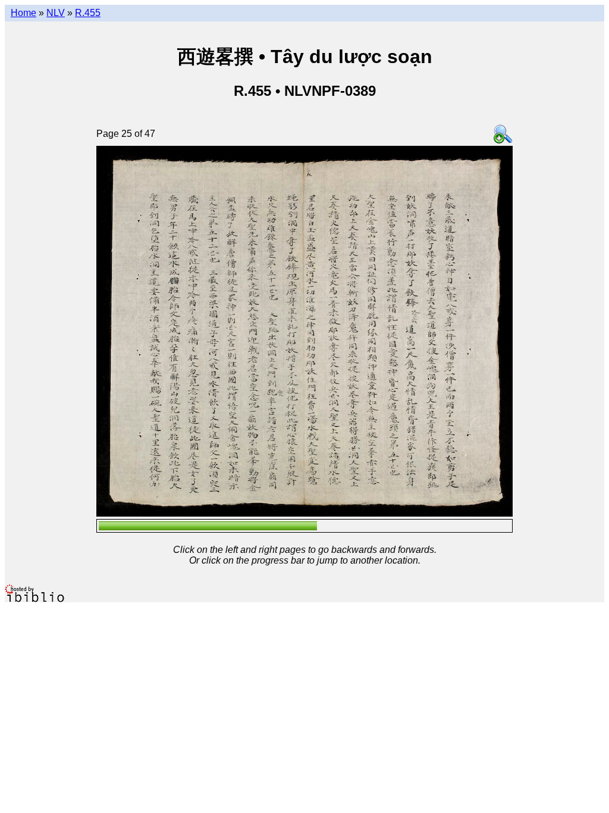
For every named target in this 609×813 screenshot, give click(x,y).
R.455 (88, 13)
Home (23, 13)
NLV (55, 13)
